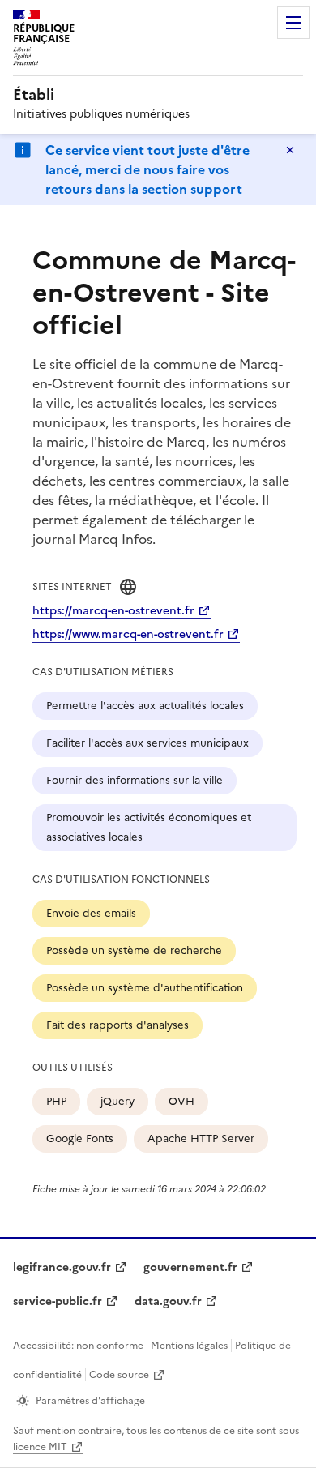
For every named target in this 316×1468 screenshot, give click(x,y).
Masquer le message (290, 150)
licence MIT (40, 1447)
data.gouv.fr (168, 1301)
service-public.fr (57, 1301)
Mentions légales (189, 1345)
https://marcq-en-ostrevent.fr (113, 610)
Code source (119, 1374)
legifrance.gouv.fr (62, 1267)
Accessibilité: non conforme (78, 1345)
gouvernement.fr (190, 1267)
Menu (293, 22)
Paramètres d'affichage (90, 1400)
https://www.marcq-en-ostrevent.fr (128, 634)
